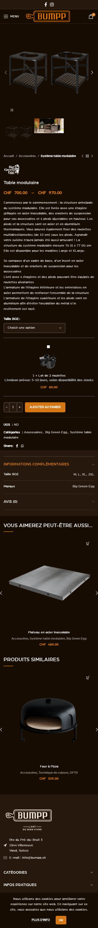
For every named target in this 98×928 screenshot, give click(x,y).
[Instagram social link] (52, 4)
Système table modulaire (58, 156)
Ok (61, 920)
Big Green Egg (56, 432)
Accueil (9, 156)
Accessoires (27, 156)
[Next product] (92, 156)
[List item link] (49, 857)
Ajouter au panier (45, 407)
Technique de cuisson (53, 772)
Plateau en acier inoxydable (49, 632)
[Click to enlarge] (12, 110)
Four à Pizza (49, 766)
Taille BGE (11, 319)
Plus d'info (41, 920)
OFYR (74, 772)
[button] (88, 543)
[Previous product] (82, 156)
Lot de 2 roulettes (52, 375)
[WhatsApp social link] (22, 446)
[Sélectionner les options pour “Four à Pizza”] (88, 678)
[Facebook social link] (46, 4)
